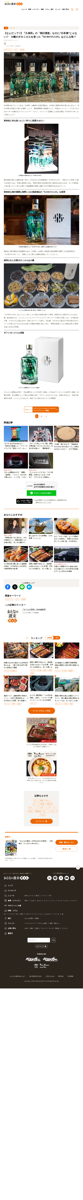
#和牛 (13, 704)
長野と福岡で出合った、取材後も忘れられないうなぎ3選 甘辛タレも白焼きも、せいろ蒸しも (40, 566)
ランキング (11, 890)
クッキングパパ (30, 923)
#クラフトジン (8, 49)
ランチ (60, 900)
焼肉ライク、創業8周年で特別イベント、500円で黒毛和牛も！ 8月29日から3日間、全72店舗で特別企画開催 (16, 698)
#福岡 (50, 670)
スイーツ (74, 900)
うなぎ (32, 900)
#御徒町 (71, 671)
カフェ (66, 900)
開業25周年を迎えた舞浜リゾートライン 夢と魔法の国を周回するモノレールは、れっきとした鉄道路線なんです (67, 698)
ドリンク (65, 928)
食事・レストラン (34, 9)
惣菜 (37, 928)
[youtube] (67, 878)
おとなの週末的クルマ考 (60, 564)
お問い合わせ (50, 976)
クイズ (11, 914)
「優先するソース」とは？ (43, 502)
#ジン (16, 49)
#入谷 (43, 815)
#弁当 (30, 811)
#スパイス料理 (38, 804)
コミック (58, 9)
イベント (44, 895)
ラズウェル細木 (42, 923)
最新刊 (10, 933)
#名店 (44, 670)
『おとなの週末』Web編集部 (12, 46)
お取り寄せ (65, 9)
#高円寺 (49, 804)
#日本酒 (22, 49)
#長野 (32, 673)
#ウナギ (7, 671)
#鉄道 (71, 704)
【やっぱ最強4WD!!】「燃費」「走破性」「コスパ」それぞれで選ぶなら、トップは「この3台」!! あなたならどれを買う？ (16, 474)
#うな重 (39, 670)
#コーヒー (33, 703)
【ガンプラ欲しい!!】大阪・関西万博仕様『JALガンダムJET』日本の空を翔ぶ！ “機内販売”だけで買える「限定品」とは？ (41, 446)
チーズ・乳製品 (54, 928)
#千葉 (65, 704)
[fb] (61, 878)
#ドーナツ (52, 808)
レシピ (57, 914)
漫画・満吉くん (55, 923)
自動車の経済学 (8, 470)
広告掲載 (70, 976)
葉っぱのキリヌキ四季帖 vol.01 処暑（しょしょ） (40, 537)
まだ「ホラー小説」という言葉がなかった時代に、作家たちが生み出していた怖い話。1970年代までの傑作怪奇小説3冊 (66, 539)
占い (5, 914)
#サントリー (33, 808)
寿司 (26, 900)
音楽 (21, 914)
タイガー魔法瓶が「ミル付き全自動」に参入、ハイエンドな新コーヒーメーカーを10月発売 (41, 697)
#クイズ (46, 811)
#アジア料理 (38, 800)
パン (53, 900)
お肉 (26, 928)
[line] (55, 878)
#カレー (49, 800)
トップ (10, 885)
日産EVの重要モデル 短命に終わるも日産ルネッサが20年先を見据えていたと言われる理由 (66, 569)
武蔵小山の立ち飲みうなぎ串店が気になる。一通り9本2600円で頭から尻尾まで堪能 (16, 665)
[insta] (72, 878)
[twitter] (50, 878)
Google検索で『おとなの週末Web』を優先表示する (51, 500)
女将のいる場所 (8, 535)
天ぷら (39, 900)
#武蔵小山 (13, 671)
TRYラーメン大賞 (14, 905)
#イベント (7, 704)
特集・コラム (45, 9)
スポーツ (28, 914)
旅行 (52, 9)
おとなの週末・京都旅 (32, 918)
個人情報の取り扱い (35, 976)
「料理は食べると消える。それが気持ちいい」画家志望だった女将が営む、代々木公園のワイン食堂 (15, 540)
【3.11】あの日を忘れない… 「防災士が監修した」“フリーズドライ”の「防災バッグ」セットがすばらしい (15, 446)
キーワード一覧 (41, 946)
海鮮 (31, 928)
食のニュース (29, 895)
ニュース (24, 9)
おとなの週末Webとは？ (18, 976)
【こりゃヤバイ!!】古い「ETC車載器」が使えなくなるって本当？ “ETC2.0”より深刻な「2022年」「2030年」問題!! (41, 474)
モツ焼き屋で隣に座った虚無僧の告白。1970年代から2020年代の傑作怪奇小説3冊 (15, 566)
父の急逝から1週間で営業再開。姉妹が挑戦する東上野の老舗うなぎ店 (67, 665)
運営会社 (61, 976)
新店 (37, 895)
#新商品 (38, 811)
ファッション (38, 914)
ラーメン (46, 900)
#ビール (44, 808)
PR (50, 895)
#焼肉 (19, 704)
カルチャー (48, 914)
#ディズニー (59, 704)
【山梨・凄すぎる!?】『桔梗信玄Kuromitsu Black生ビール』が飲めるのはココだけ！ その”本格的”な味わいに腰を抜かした (66, 446)
